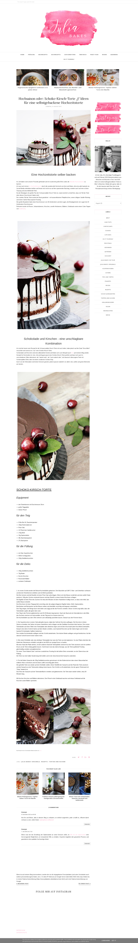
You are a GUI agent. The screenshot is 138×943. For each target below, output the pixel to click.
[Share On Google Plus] (85, 757)
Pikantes (108, 281)
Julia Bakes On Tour (108, 260)
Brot (108, 218)
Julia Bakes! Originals (30, 762)
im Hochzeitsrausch (35, 186)
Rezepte (44, 762)
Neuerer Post (23, 883)
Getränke (108, 252)
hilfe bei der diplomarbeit (78, 834)
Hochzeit (108, 256)
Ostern (108, 273)
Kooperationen (108, 268)
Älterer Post (84, 883)
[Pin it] (88, 757)
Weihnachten (108, 311)
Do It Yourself (108, 239)
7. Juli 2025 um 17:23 (26, 831)
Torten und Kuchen (57, 762)
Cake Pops (108, 222)
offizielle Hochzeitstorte (77, 181)
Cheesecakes (107, 226)
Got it (114, 940)
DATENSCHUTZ (21, 932)
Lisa (40, 750)
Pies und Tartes (108, 277)
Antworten (87, 824)
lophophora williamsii (47, 820)
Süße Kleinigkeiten (108, 294)
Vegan (108, 306)
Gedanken (108, 247)
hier (72, 353)
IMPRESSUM (20, 930)
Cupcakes (108, 235)
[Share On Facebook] (82, 757)
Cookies (108, 230)
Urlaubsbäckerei (108, 302)
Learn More (106, 940)
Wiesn (108, 315)
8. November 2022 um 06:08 (28, 814)
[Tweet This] (78, 757)
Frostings (108, 243)
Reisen (108, 285)
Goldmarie (22, 208)
